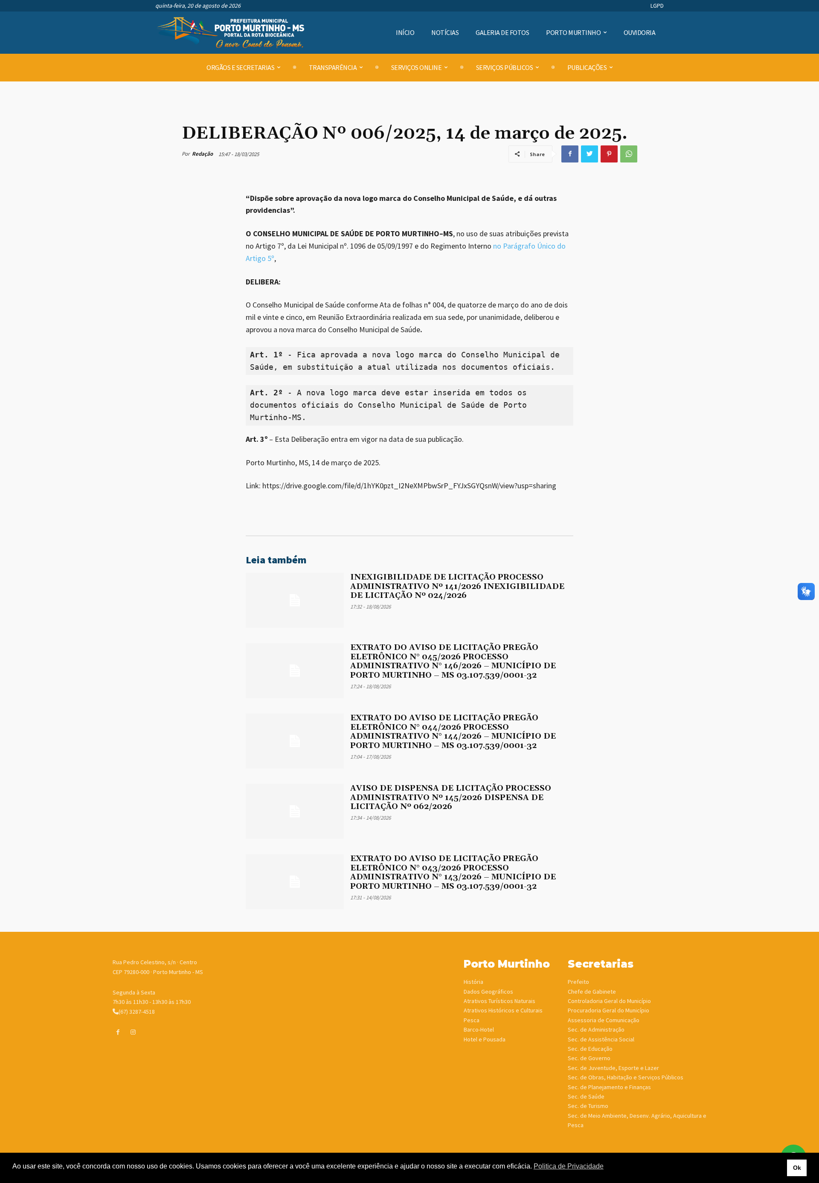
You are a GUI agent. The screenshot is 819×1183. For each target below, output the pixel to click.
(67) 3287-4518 (137, 1011)
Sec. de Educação (590, 1049)
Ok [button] (797, 1167)
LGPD (657, 5)
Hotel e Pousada (484, 1039)
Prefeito (578, 982)
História (473, 982)
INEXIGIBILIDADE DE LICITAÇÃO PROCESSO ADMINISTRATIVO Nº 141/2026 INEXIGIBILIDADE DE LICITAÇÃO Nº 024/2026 (457, 586)
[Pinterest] (609, 153)
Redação (202, 153)
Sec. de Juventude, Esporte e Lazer (613, 1068)
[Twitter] (589, 153)
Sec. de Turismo (588, 1106)
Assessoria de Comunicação (603, 1020)
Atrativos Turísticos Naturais (499, 1001)
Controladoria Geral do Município (609, 1001)
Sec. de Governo (589, 1058)
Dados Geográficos (488, 991)
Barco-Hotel (479, 1029)
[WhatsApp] (628, 153)
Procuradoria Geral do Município (608, 1010)
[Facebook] (569, 153)
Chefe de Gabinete (592, 991)
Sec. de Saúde (586, 1096)
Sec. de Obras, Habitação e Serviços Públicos (625, 1077)
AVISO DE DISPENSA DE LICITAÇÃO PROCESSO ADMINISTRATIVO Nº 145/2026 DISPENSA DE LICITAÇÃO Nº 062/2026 (450, 797)
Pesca (471, 1020)
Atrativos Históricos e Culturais (503, 1010)
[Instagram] (133, 1032)
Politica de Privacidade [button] (569, 1166)
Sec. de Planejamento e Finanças (609, 1087)
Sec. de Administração (596, 1029)
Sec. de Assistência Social (601, 1039)
